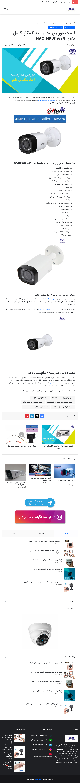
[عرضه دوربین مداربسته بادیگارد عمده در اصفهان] (15, 472)
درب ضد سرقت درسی (57, 383)
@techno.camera (36, 749)
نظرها (14, 533)
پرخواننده (41, 533)
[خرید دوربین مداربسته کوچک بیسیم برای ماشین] (69, 574)
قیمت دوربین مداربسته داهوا (62, 406)
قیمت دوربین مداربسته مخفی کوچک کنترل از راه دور (46, 550)
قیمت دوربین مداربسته (39, 397)
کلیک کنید (33, 740)
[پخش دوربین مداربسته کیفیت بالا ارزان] (64, 471)
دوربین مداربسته (65, 23)
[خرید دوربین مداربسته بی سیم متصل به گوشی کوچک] (69, 544)
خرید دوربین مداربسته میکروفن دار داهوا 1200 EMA (56, 2)
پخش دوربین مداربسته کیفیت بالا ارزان (65, 481)
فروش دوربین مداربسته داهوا (62, 397)
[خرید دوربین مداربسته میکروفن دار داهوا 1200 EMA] (69, 563)
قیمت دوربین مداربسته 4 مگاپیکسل (59, 402)
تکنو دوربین (38, 779)
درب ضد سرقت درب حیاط (46, 100)
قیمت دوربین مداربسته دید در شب (35, 406)
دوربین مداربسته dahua (55, 27)
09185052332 (35, 735)
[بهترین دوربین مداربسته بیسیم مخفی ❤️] (19, 766)
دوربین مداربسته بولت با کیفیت (48, 309)
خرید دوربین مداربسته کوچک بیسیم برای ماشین (47, 569)
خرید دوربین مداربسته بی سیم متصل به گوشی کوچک (45, 541)
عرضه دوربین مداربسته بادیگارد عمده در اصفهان (16, 483)
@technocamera (38, 745)
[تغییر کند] (71, 9)
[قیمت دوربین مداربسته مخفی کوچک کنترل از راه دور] (69, 553)
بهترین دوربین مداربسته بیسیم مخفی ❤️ (7, 764)
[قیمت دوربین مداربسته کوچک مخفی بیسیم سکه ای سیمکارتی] (69, 586)
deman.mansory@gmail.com (43, 757)
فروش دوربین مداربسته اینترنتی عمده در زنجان (41, 479)
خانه (72, 23)
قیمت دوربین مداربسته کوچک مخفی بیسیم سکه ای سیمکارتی (43, 582)
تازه (66, 533)
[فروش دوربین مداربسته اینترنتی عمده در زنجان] (40, 470)
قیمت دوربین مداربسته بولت (32, 402)
